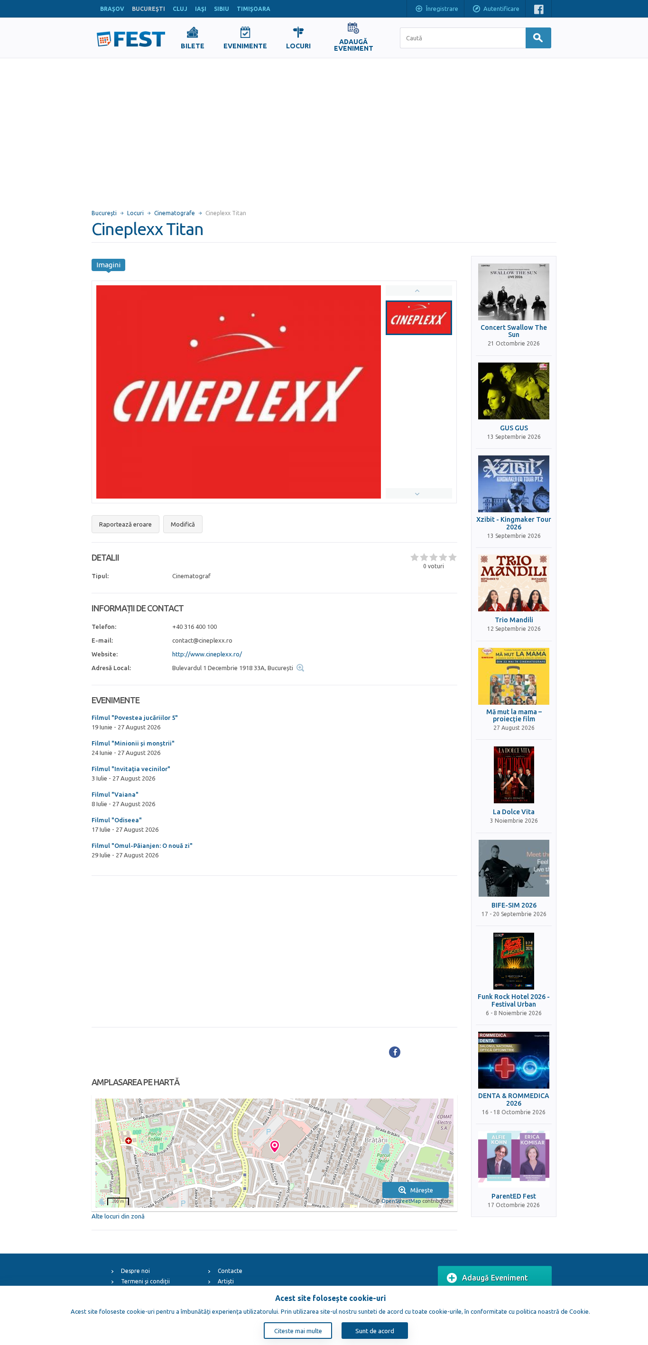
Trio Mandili (514, 620)
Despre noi (135, 1271)
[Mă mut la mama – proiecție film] (513, 676)
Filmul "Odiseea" (117, 820)
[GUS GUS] (513, 391)
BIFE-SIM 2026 (514, 905)
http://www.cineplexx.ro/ (207, 654)
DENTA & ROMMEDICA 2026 (513, 1099)
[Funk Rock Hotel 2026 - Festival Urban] (513, 961)
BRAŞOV (112, 9)
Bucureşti (104, 213)
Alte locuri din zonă (118, 1216)
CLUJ (180, 9)
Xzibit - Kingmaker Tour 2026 (513, 523)
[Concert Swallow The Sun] (513, 292)
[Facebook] (394, 1052)
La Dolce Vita (514, 812)
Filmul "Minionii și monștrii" (133, 743)
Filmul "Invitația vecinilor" (131, 768)
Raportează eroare (125, 524)
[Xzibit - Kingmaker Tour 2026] (513, 483)
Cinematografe (174, 213)
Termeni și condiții (145, 1281)
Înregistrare (442, 8)
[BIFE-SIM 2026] (513, 868)
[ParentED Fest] (513, 1159)
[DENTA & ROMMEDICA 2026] (513, 1060)
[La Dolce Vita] (513, 774)
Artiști (226, 1281)
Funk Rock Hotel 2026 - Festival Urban (514, 1000)
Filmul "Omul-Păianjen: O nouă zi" (142, 845)
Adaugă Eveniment (495, 1277)
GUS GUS (514, 428)
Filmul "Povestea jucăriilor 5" (135, 717)
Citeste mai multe (298, 1330)
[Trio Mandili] (513, 582)
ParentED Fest (513, 1196)
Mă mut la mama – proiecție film (514, 716)
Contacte (230, 1271)
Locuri (135, 213)
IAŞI (200, 9)
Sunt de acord (374, 1330)
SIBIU (221, 9)
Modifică (183, 524)
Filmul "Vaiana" (115, 794)
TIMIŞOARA (253, 9)
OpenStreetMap (401, 1201)
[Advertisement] (324, 129)
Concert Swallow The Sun (514, 331)
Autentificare (501, 8)
